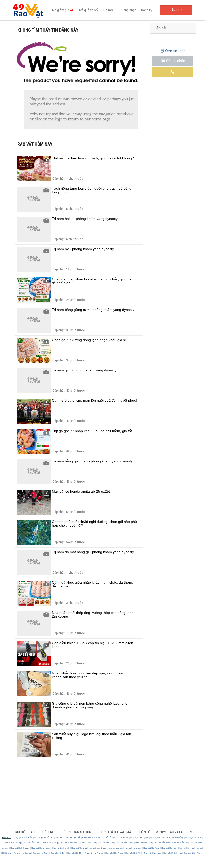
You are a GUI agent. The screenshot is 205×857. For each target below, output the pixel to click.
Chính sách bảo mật (117, 832)
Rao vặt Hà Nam (151, 848)
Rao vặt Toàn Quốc (140, 837)
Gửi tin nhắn (175, 61)
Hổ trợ (48, 832)
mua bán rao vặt (89, 837)
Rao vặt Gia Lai (115, 848)
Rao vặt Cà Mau (79, 848)
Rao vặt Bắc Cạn (106, 843)
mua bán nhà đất (73, 837)
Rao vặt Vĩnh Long (68, 843)
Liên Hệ (145, 832)
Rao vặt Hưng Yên (153, 853)
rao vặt (15, 837)
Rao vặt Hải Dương (94, 853)
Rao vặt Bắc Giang (124, 843)
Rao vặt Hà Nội (158, 837)
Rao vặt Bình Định (61, 848)
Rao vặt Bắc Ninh (162, 843)
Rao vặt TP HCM (193, 837)
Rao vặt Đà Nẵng (175, 837)
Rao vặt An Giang (49, 843)
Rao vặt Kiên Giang (193, 853)
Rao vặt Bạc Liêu (143, 843)
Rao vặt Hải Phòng (12, 843)
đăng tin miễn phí (45, 837)
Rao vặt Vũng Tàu (87, 843)
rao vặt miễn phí (28, 837)
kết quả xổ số (104, 837)
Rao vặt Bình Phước (20, 848)
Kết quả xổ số (88, 10)
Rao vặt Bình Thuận (41, 848)
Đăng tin (176, 10)
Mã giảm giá (61, 10)
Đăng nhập (129, 10)
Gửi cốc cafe (25, 832)
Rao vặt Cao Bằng (97, 848)
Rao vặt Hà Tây (169, 848)
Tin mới (108, 10)
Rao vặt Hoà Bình (134, 853)
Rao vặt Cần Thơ (31, 843)
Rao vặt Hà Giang (133, 848)
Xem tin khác (175, 51)
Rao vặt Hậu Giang (114, 853)
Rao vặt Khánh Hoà (173, 853)
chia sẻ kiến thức (120, 837)
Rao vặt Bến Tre (180, 843)
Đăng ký (146, 10)
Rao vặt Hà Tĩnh (186, 848)
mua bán (59, 837)
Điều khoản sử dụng (77, 832)
